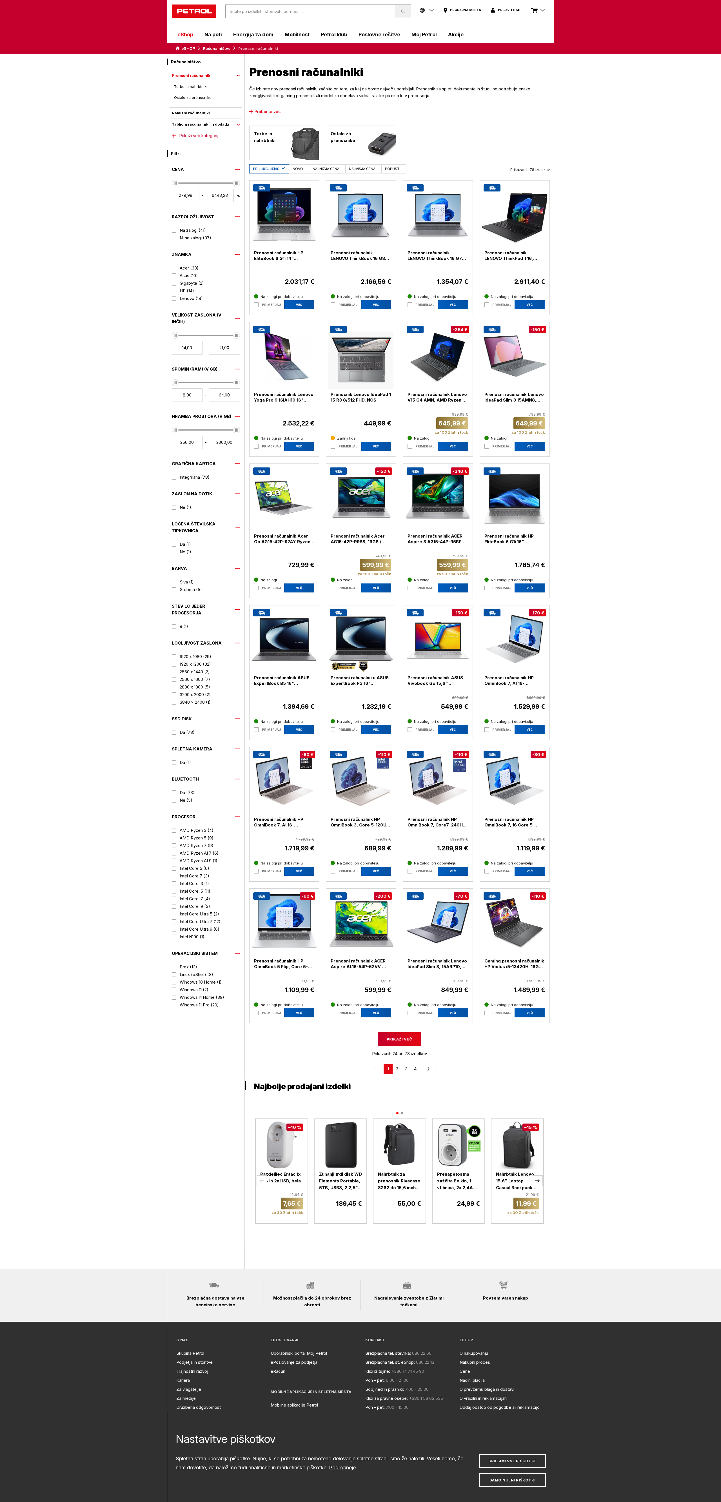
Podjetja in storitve (194, 1362)
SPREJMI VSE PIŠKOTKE (512, 1461)
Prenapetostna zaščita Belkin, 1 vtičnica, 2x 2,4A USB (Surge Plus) (455, 1181)
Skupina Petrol (190, 1353)
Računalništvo (216, 48)
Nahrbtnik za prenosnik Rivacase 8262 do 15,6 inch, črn (399, 1181)
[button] (262, 1180)
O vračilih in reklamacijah (483, 1398)
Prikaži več (399, 1039)
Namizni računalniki (191, 113)
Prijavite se (509, 10)
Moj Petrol (424, 34)
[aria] (185, 48)
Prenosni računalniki (192, 75)
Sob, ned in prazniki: (384, 1389)
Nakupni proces (475, 1362)
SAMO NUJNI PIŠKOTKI (512, 1480)
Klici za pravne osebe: (386, 1398)
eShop (185, 34)
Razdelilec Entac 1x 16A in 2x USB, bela (280, 1177)
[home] (194, 11)
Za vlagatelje (188, 1389)
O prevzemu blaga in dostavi (487, 1389)
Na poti (213, 34)
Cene (465, 1371)
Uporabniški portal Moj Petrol (299, 1353)
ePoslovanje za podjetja (294, 1362)
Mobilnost (297, 34)
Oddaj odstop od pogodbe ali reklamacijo (500, 1407)
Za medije (186, 1398)
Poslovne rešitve (379, 34)
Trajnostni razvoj (192, 1371)
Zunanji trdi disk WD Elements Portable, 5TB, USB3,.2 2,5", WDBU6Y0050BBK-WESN (340, 1181)
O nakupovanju (474, 1353)
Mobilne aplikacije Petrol (294, 1405)
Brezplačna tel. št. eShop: (390, 1362)
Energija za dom (253, 34)
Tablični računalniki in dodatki (200, 124)
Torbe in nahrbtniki (190, 86)
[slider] (175, 183)
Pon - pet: (375, 1380)
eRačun (278, 1371)
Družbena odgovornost (198, 1407)
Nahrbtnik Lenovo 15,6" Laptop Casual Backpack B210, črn (515, 1181)
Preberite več (267, 111)
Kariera (183, 1380)
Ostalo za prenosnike (193, 97)
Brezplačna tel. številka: (388, 1353)
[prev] (376, 1069)
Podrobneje (342, 1467)
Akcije (456, 34)
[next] (427, 1069)
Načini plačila (472, 1380)
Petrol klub (334, 34)
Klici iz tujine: (377, 1371)
